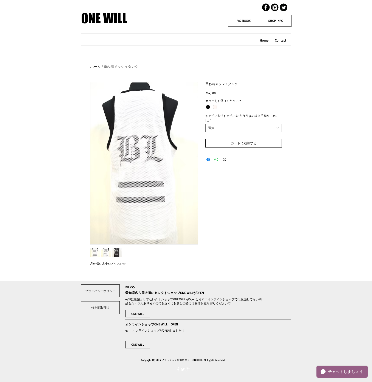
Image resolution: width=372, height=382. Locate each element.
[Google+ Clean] (188, 369)
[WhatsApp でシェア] (216, 159)
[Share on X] (224, 159)
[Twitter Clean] (183, 369)
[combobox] (243, 128)
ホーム (95, 66)
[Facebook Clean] (178, 369)
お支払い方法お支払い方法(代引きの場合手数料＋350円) (241, 118)
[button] (137, 313)
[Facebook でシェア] (208, 159)
